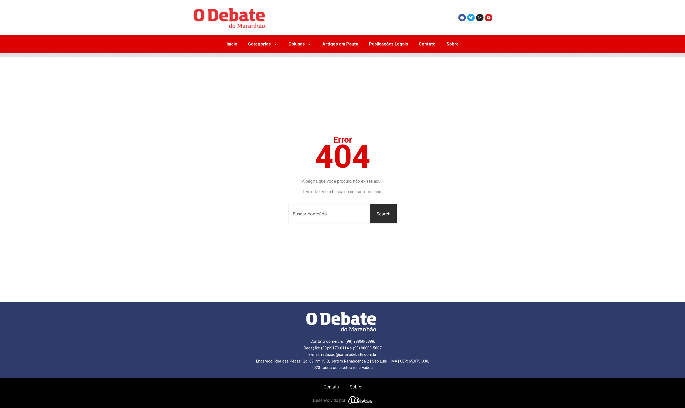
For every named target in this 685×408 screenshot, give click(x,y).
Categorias (259, 44)
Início (232, 44)
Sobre (452, 44)
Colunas (296, 44)
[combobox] (328, 213)
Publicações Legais (388, 44)
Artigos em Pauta (340, 44)
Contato (427, 44)
